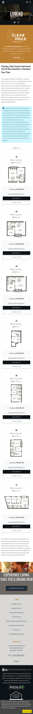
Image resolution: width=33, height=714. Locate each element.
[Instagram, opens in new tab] (18, 22)
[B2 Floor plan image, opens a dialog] (16, 448)
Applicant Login (16, 608)
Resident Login (16, 604)
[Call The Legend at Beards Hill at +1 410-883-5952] (30, 2)
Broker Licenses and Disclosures (16, 621)
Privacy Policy (16, 617)
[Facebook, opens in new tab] (14, 22)
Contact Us (16, 629)
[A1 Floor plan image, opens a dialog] (16, 175)
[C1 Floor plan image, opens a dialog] (16, 502)
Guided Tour (19, 202)
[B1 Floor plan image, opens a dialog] (16, 393)
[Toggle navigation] (3, 2)
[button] (27, 2)
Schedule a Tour (16, 588)
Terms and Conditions (16, 612)
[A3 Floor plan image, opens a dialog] (16, 284)
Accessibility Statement (16, 634)
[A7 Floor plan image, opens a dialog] (16, 339)
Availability (19, 198)
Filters (15, 148)
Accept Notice (27, 711)
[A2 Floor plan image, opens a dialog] (16, 229)
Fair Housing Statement (16, 625)
